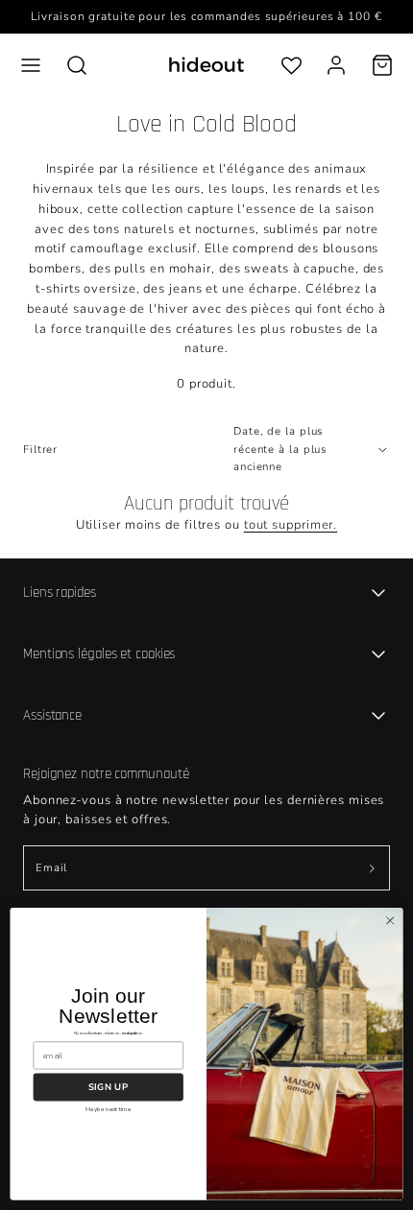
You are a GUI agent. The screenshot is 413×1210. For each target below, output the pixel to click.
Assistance (52, 715)
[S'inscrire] (371, 867)
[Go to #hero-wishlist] (291, 64)
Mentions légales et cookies (99, 654)
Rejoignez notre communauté (105, 774)
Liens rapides (59, 592)
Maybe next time (108, 1109)
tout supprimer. (291, 525)
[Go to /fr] (206, 65)
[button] (31, 65)
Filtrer (40, 449)
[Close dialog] (390, 920)
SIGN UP (108, 1086)
